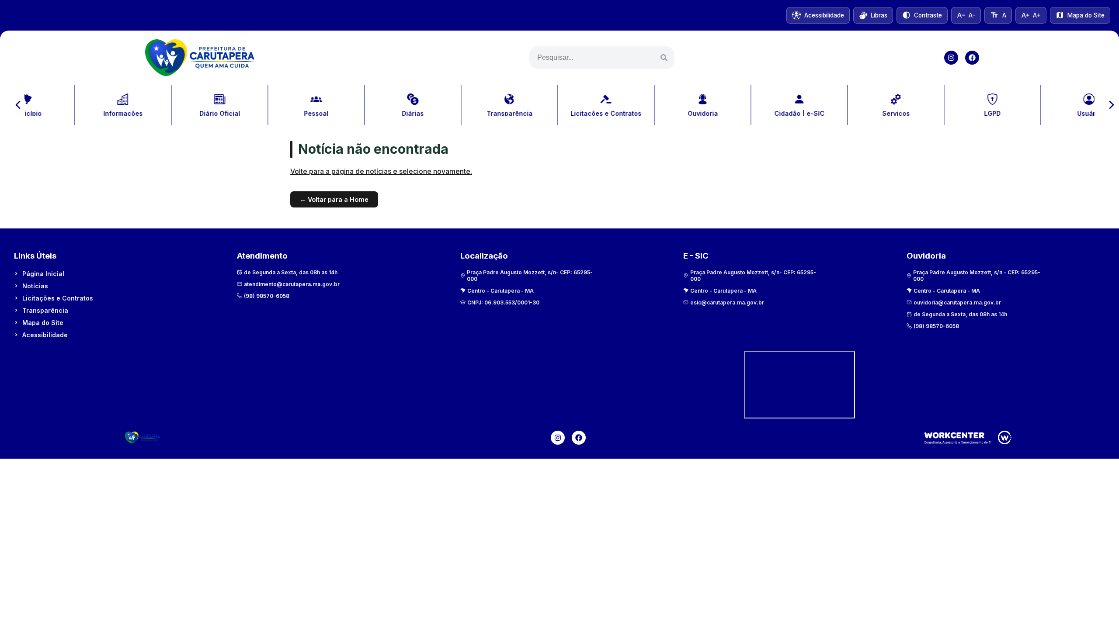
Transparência (45, 310)
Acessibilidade (45, 335)
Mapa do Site (42, 322)
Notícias (35, 286)
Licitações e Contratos (57, 298)
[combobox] (601, 57)
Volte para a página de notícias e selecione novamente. (381, 171)
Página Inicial (43, 273)
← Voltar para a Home (334, 199)
